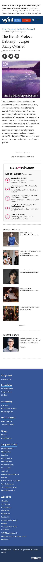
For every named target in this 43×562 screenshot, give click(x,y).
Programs (11, 29)
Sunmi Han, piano (25, 233)
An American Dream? (22, 180)
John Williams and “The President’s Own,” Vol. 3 (24, 189)
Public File (28, 550)
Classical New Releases (25, 29)
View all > (22, 326)
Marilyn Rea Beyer (25, 340)
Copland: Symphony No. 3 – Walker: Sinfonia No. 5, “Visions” (25, 198)
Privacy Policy (6, 550)
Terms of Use (18, 550)
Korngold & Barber (22, 216)
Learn (12, 156)
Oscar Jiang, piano (25, 288)
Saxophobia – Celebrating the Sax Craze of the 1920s (24, 208)
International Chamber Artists (29, 307)
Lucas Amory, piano (26, 270)
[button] (33, 20)
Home (4, 29)
